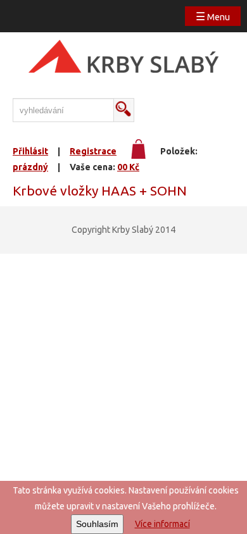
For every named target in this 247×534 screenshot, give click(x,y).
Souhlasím (97, 524)
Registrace (93, 151)
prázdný (30, 167)
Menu (213, 16)
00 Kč (128, 167)
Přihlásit (30, 151)
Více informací (162, 524)
